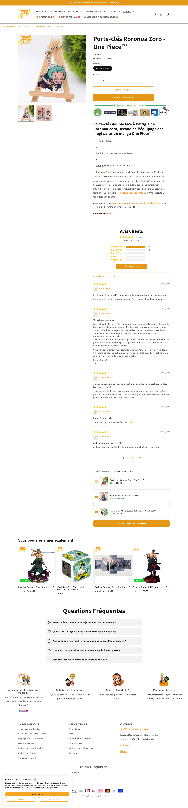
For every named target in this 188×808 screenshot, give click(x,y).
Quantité (97, 74)
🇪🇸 (23, 710)
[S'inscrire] (116, 773)
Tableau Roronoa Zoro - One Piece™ (112, 587)
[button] (42, 11)
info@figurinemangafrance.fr (134, 728)
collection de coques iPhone (130, 192)
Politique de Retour (27, 753)
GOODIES (27, 26)
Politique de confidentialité (30, 748)
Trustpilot (73, 753)
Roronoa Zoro (102, 68)
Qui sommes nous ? (27, 758)
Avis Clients (74, 729)
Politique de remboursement (82, 748)
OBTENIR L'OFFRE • (131, 523)
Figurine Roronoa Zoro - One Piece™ (126, 495)
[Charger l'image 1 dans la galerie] (26, 113)
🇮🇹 (20, 710)
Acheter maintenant (124, 97)
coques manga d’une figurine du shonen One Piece (135, 202)
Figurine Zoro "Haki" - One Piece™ (150, 587)
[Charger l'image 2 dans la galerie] (44, 113)
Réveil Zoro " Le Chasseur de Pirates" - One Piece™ (133, 510)
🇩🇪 (26, 710)
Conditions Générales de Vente (32, 733)
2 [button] (128, 457)
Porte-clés (110, 213)
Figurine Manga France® (12, 26)
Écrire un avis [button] (131, 266)
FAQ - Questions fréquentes (30, 738)
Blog (71, 733)
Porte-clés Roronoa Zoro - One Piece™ (50, 26)
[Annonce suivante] (169, 2)
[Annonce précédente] (19, 2)
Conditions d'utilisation (29, 729)
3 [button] (132, 457)
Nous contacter (76, 743)
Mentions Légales (26, 743)
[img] (100, 284)
